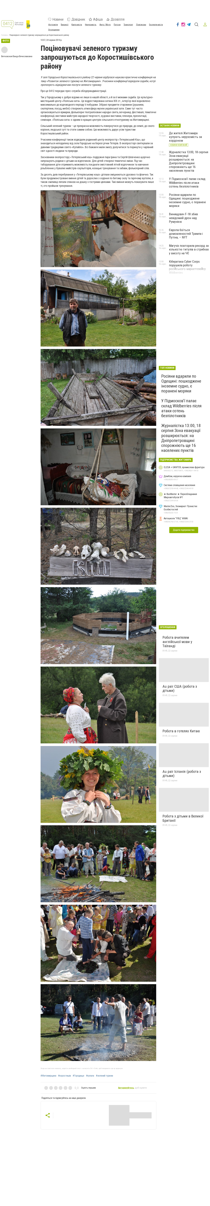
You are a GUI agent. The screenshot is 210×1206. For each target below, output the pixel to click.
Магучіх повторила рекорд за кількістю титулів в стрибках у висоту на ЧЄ (189, 249)
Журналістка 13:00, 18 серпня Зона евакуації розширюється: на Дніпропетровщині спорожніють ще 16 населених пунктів (188, 161)
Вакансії (64, 24)
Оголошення (53, 29)
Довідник (78, 19)
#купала (90, 1075)
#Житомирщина (48, 1075)
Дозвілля (118, 19)
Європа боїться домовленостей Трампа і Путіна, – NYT (186, 233)
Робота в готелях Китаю (181, 731)
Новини (57, 19)
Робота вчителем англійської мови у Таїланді (177, 641)
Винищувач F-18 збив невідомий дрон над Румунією (183, 217)
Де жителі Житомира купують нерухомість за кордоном (185, 136)
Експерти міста (156, 24)
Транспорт (128, 24)
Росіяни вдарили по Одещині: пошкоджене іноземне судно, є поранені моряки (187, 200)
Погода (117, 24)
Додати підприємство (183, 529)
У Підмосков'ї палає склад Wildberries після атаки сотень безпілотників (187, 182)
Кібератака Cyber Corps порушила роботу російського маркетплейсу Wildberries (187, 267)
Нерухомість (90, 24)
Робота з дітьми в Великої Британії (182, 818)
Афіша (98, 19)
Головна (4, 35)
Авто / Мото (105, 24)
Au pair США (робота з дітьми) (179, 688)
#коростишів (64, 1075)
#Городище (78, 1075)
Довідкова (141, 24)
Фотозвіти (53, 24)
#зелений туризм (104, 1075)
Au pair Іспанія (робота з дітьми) (181, 773)
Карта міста (76, 24)
